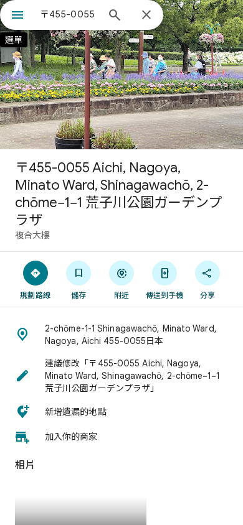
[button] (121, 334)
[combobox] (68, 14)
